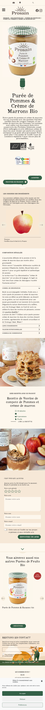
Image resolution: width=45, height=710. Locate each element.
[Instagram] (40, 10)
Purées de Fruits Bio (33, 18)
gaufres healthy (11, 312)
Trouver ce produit (14, 182)
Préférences (22, 705)
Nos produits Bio (17, 18)
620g (22, 89)
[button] (42, 681)
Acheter (35, 178)
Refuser (22, 699)
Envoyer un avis (29, 537)
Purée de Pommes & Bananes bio (18, 607)
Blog (22, 675)
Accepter (22, 693)
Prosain (6, 18)
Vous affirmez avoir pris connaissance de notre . (20, 655)
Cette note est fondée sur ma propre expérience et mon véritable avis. (23, 531)
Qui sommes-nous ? (22, 672)
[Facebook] (37, 10)
